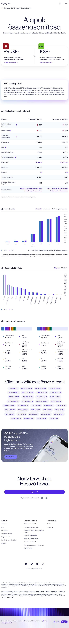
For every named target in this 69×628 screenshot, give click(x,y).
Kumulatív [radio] (39, 209)
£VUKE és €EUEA (42, 392)
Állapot (3, 543)
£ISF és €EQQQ (16, 418)
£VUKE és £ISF (13, 388)
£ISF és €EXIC (33, 414)
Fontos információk (30, 524)
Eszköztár (4, 530)
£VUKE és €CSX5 (56, 392)
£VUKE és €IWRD (13, 401)
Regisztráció (10, 457)
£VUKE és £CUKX (26, 388)
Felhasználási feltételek (31, 527)
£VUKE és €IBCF (14, 397)
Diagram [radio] (57, 268)
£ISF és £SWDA (58, 414)
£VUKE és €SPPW (27, 401)
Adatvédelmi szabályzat (31, 538)
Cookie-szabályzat (30, 542)
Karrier (49, 524)
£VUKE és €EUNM (54, 388)
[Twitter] (31, 564)
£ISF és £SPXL (59, 410)
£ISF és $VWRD (10, 410)
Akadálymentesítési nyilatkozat (34, 545)
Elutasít (56, 622)
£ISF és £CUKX (36, 405)
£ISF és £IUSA (10, 414)
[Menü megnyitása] (66, 3)
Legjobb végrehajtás (30, 535)
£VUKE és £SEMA (40, 388)
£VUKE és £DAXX (41, 397)
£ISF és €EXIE (54, 418)
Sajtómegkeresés (6, 533)
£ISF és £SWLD (46, 414)
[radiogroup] (51, 209)
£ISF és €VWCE (23, 410)
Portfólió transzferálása (8, 540)
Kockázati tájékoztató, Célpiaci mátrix (34, 531)
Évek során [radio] (47, 209)
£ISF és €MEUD (41, 418)
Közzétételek (28, 548)
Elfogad (64, 622)
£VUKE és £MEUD (9, 405)
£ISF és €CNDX (28, 418)
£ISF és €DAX (22, 414)
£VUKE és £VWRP (27, 392)
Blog (2, 527)
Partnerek (50, 527)
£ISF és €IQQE (48, 405)
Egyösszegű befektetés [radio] (59, 209)
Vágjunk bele (34, 492)
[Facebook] (26, 564)
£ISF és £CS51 (35, 410)
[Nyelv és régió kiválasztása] (60, 3)
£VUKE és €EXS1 (55, 397)
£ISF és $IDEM (61, 405)
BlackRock (64, 162)
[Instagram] (43, 564)
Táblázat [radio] (64, 268)
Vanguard (38, 162)
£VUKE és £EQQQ (41, 401)
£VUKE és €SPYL (28, 397)
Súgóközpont (5, 537)
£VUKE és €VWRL (13, 392)
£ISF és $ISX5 (47, 410)
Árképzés (4, 524)
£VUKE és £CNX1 (56, 401)
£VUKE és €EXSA (23, 405)
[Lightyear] (5, 4)
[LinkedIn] (37, 564)
